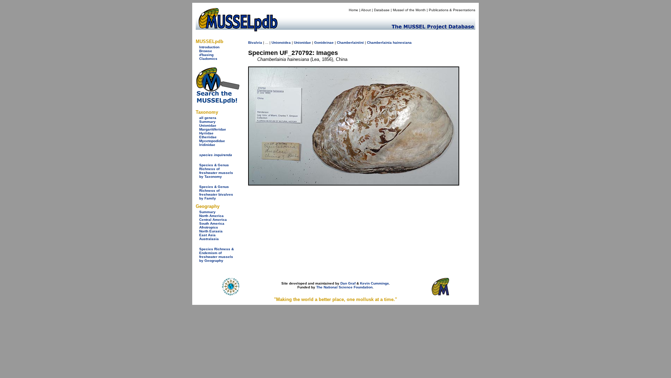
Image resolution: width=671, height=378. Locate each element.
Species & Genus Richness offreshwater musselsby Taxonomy (216, 170)
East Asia (207, 235)
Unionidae (207, 125)
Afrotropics (208, 227)
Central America (213, 220)
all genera (207, 118)
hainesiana (402, 42)
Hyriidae (206, 133)
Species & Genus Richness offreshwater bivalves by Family (216, 192)
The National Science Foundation (344, 287)
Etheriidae (208, 137)
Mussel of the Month (409, 10)
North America (211, 216)
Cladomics (208, 59)
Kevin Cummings (374, 283)
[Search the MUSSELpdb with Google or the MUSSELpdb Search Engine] (217, 102)
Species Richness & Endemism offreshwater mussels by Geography (216, 254)
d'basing (206, 55)
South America (211, 223)
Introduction (209, 47)
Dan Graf (347, 283)
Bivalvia (255, 42)
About (366, 10)
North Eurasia (211, 231)
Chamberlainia (379, 42)
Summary (207, 122)
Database (382, 10)
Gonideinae (324, 42)
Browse (205, 51)
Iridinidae (207, 145)
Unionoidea (281, 42)
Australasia (209, 239)
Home (353, 10)
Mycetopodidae (212, 141)
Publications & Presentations (452, 10)
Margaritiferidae (212, 129)
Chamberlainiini (350, 42)
